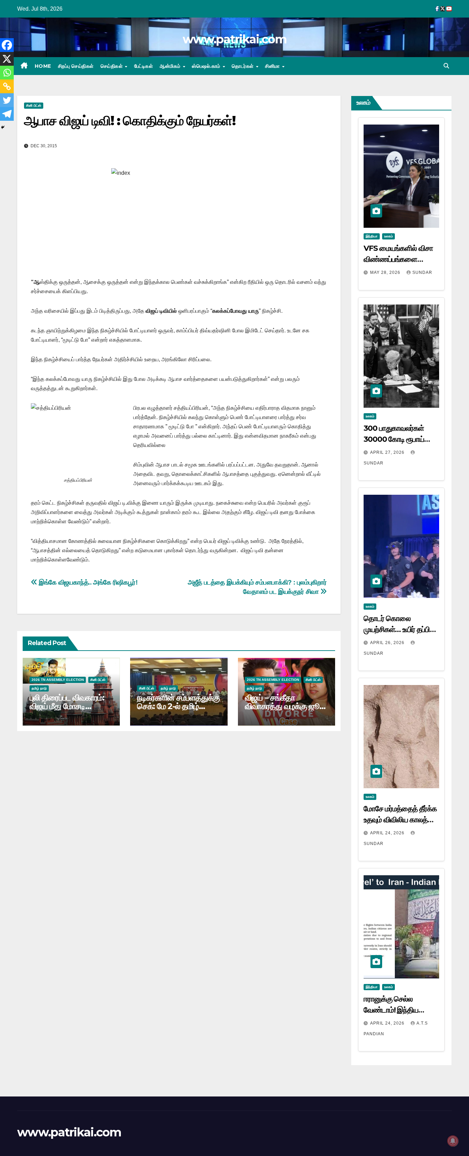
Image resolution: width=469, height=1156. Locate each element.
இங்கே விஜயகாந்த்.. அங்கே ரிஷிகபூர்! (87, 582)
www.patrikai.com (234, 39)
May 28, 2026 (386, 272)
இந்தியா (372, 236)
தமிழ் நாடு (39, 688)
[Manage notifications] (452, 1140)
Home (43, 66)
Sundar (422, 272)
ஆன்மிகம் (171, 66)
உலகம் (388, 236)
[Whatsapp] (7, 72)
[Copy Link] (7, 86)
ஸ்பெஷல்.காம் (207, 66)
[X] (7, 59)
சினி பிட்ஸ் (33, 105)
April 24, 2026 (388, 833)
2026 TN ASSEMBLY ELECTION (58, 680)
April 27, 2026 (388, 452)
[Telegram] (7, 114)
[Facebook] (7, 45)
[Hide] (2, 127)
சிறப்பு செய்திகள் (76, 66)
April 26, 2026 (388, 642)
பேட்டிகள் (143, 66)
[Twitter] (7, 100)
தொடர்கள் (243, 66)
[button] (446, 66)
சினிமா (273, 66)
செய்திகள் (112, 66)
